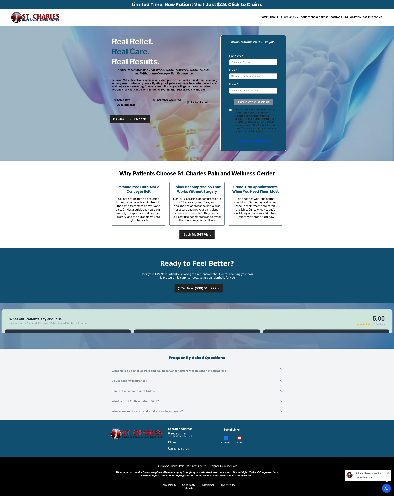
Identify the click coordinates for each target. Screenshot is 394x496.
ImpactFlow (230, 466)
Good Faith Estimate (188, 486)
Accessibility (169, 485)
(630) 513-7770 (180, 448)
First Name (236, 55)
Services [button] (290, 17)
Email (233, 70)
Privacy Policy (227, 485)
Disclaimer (208, 485)
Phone (233, 84)
